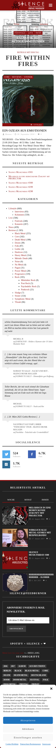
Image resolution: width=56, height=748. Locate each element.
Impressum (46, 744)
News (39, 33)
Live (30, 33)
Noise (17, 261)
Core (7, 77)
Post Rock (25, 283)
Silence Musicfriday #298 (21, 191)
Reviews (17, 77)
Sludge (18, 293)
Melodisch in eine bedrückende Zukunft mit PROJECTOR (29, 177)
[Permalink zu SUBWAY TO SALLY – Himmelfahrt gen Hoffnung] (8, 373)
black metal (32, 671)
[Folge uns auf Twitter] (6, 454)
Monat (28, 500)
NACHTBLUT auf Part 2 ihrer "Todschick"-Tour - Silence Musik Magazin (30, 427)
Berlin (7, 671)
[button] (51, 688)
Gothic (18, 249)
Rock (17, 277)
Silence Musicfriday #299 (21, 187)
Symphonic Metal (22, 299)
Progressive (20, 274)
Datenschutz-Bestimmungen (30, 744)
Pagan (17, 268)
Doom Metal (19, 680)
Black (18, 671)
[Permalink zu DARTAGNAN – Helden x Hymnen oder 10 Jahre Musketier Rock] (8, 340)
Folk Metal (10, 684)
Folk (17, 246)
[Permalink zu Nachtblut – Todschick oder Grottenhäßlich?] (8, 426)
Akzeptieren (28, 720)
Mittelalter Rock (28, 280)
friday (35, 684)
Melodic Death (21, 258)
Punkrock (25, 289)
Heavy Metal (20, 255)
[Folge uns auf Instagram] (6, 464)
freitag (24, 684)
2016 (5, 666)
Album (22, 666)
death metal (21, 675)
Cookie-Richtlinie (12, 744)
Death (7, 675)
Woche (11, 500)
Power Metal (20, 271)
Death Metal (20, 240)
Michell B (18, 339)
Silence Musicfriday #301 (21, 172)
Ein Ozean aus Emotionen (24, 130)
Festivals (20, 33)
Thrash (18, 302)
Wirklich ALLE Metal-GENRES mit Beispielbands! (40, 532)
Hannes (8, 134)
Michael (17, 404)
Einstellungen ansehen (28, 737)
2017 (13, 666)
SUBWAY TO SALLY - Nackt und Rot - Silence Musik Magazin (31, 372)
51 (49, 539)
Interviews (19, 211)
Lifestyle (12, 208)
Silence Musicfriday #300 (21, 183)
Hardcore (19, 252)
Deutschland (38, 675)
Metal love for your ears (13, 653)
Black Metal (20, 233)
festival (34, 680)
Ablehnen (28, 729)
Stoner (28, 77)
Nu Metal (19, 264)
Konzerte (19, 224)
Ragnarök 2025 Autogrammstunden (28, 39)
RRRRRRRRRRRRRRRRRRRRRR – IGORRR (41, 575)
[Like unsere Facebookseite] (32, 454)
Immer (45, 500)
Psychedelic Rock (28, 286)
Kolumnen (19, 215)
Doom (17, 243)
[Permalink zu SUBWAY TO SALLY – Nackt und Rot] (8, 405)
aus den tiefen (37, 666)
